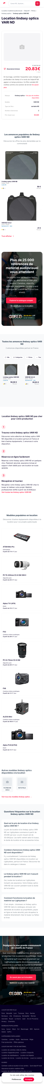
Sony (3, 1029)
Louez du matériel (36, 1058)
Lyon (15, 1013)
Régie (31, 1039)
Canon (8, 1029)
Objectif (26, 11)
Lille (10, 1016)
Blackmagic (24, 1029)
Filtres (33, 11)
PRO (11, 226)
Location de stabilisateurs (10, 1055)
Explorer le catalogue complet (21, 300)
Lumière (11, 1039)
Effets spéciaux (19, 1042)
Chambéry (11, 1021)
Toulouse (21, 1013)
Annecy (4, 1021)
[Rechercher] (37, 3)
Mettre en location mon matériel (22, 983)
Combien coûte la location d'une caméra (15, 1066)
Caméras (4, 1039)
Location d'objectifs (27, 1052)
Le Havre (18, 1019)
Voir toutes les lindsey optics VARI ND (16, 492)
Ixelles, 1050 (5, 183)
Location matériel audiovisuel (12, 11)
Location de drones (22, 1058)
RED (31, 1029)
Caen (24, 1019)
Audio (17, 1039)
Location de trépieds (27, 1055)
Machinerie (24, 1039)
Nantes (32, 1013)
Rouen (11, 1019)
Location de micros (8, 1058)
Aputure (36, 1029)
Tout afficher (7, 236)
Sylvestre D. (7, 226)
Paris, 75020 (5, 224)
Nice (27, 1013)
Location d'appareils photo (10, 1052)
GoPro (9, 1032)
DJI (18, 1029)
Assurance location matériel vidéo (13, 1068)
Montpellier (25, 1016)
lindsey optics (6, 13)
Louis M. (4, 185)
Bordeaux (5, 1016)
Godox (4, 1032)
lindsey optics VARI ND (9, 181)
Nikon (14, 1029)
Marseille (9, 1013)
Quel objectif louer (36, 1066)
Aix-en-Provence (32, 1019)
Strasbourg (17, 1016)
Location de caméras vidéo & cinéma (14, 1050)
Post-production (7, 1042)
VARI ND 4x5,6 (6, 223)
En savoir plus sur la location (22, 306)
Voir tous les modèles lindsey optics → (17, 797)
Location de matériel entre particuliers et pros (17, 1071)
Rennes (33, 1016)
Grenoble (5, 1019)
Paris (3, 1013)
